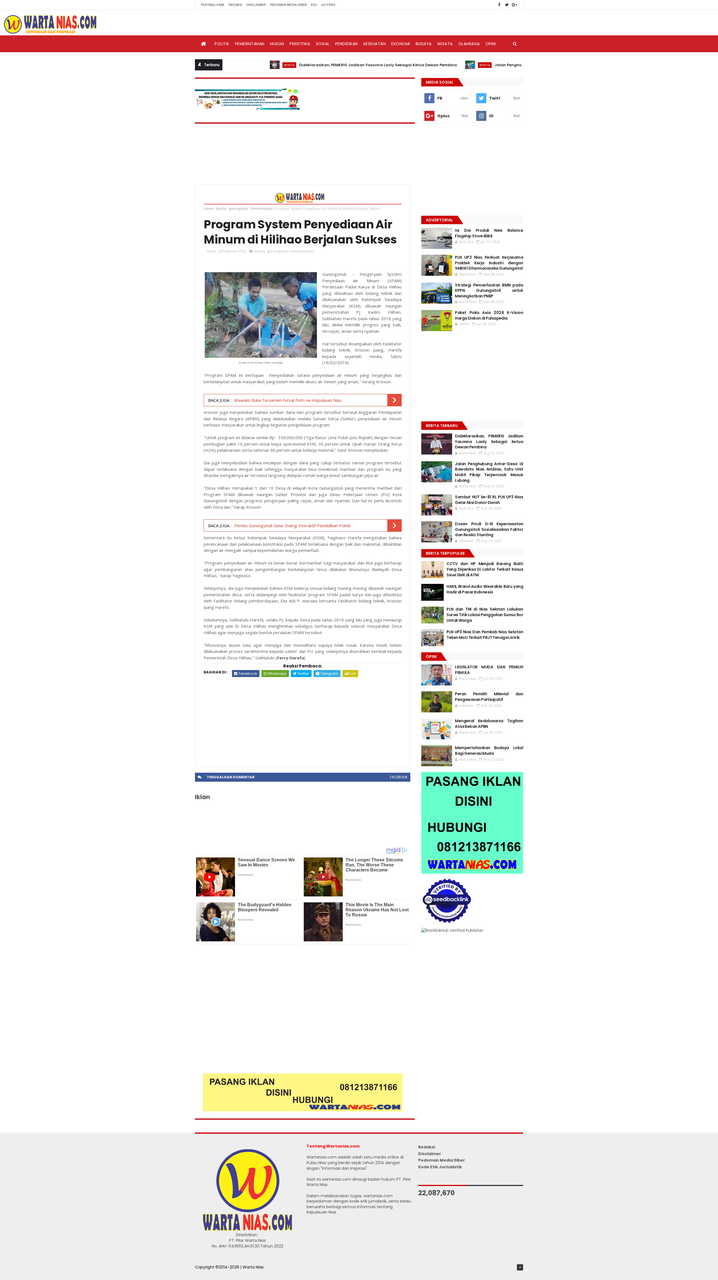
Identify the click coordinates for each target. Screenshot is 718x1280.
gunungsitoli (238, 208)
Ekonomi (400, 44)
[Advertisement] (303, 719)
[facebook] (499, 5)
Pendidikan (346, 44)
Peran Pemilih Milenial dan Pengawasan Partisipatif (489, 696)
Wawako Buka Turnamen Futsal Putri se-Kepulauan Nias (288, 400)
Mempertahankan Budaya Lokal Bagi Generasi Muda (489, 750)
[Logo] (247, 1229)
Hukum (277, 44)
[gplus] (514, 5)
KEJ (314, 4)
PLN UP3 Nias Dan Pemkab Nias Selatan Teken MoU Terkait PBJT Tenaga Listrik (485, 634)
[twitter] (507, 5)
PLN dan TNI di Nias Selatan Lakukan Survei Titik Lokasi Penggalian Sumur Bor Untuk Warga (485, 614)
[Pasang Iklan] (302, 1110)
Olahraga (469, 44)
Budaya (424, 44)
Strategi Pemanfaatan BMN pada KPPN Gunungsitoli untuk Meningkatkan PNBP (489, 290)
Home (208, 208)
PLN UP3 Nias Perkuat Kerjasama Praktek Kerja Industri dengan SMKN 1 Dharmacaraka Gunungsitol (489, 262)
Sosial (323, 44)
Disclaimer (256, 4)
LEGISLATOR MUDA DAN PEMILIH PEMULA (489, 669)
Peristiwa (299, 44)
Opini (490, 44)
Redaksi (235, 4)
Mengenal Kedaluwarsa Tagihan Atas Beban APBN (489, 723)
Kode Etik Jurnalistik (440, 1167)
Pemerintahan (249, 44)
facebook (399, 777)
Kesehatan (374, 44)
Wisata (445, 44)
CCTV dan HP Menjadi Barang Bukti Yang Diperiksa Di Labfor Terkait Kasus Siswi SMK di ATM (485, 569)
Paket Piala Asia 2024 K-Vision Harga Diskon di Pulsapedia (489, 315)
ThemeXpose (208, 1273)
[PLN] (247, 108)
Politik (222, 44)
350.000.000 (290, 437)
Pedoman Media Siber (288, 4)
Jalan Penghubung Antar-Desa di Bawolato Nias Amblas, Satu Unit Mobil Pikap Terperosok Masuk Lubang (489, 472)
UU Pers (328, 4)
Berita (249, 65)
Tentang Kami (212, 4)
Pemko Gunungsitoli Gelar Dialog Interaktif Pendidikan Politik (292, 525)
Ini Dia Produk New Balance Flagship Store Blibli (489, 233)
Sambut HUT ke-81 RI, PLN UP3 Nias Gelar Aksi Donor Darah (489, 499)
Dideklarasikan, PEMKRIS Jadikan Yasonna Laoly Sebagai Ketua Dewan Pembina (338, 65)
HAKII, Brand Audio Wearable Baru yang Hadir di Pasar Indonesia (485, 589)
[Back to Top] (520, 1267)
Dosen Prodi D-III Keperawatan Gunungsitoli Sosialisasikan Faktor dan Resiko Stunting (489, 529)
